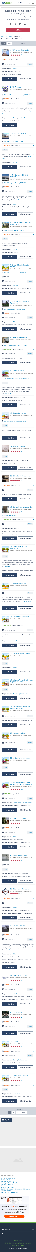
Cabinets (30, 52)
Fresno (10, 36)
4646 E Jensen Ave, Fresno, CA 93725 (15, 273)
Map (9, 43)
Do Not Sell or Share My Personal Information (18, 1243)
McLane (15, 68)
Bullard (15, 118)
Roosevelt (15, 285)
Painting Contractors (7, 1187)
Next (23, 1112)
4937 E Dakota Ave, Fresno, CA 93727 (15, 309)
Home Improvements (8, 1178)
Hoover (15, 162)
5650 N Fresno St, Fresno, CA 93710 (14, 141)
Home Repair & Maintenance (18, 52)
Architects (30, 136)
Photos (30, 64)
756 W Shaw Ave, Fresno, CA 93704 (14, 230)
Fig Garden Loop (23, 693)
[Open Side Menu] (33, 3)
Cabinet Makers (6, 1190)
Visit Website (26, 79)
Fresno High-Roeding (28, 802)
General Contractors (7, 1184)
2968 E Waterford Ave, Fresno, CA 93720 (15, 345)
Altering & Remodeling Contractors (12, 1183)
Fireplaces (30, 1014)
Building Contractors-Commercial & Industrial (15, 1189)
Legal (22, 1245)
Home (2, 36)
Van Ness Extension (24, 118)
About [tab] (4, 1225)
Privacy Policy (18, 1240)
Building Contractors (7, 1180)
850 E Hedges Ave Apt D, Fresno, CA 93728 (16, 378)
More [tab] (3, 1234)
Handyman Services (7, 1181)
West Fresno (16, 641)
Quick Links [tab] (6, 1229)
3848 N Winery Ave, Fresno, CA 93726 (15, 183)
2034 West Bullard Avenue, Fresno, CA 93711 (17, 95)
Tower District (17, 802)
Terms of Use (15, 1245)
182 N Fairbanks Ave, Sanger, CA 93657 (15, 421)
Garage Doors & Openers (9, 1192)
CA (6, 36)
